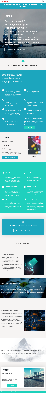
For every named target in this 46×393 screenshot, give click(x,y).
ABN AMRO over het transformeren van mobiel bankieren (23, 225)
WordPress (17, 391)
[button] (16, 49)
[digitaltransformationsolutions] (4, 1)
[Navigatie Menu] (44, 1)
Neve (2, 391)
